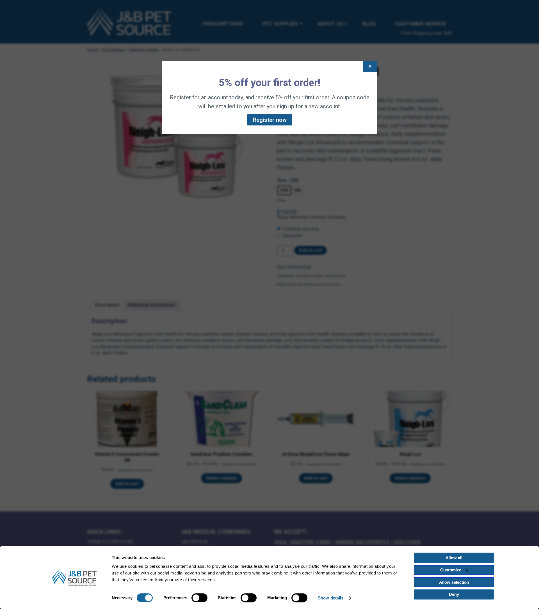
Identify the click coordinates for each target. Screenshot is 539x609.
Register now (270, 119)
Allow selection (454, 582)
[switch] (199, 597)
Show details (330, 598)
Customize (450, 569)
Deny (454, 594)
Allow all (454, 557)
